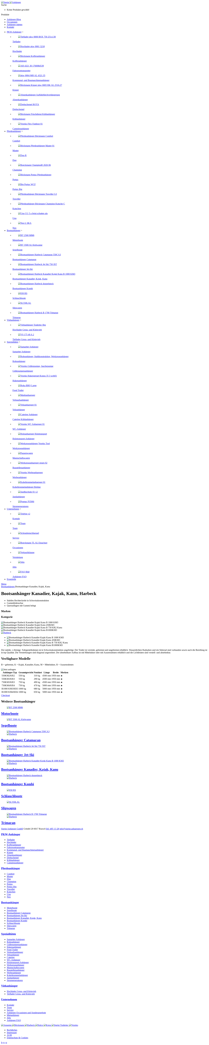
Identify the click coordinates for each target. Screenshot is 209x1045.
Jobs (9, 1018)
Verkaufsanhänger (15, 952)
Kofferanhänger (14, 845)
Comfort (10, 874)
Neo (9, 897)
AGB (9, 1035)
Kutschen (11, 892)
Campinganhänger (15, 863)
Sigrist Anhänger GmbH (12, 829)
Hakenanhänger (14, 947)
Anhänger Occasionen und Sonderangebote (26, 1012)
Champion (11, 881)
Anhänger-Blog (14, 19)
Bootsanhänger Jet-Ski (17, 915)
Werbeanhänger (14, 972)
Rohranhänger (13, 942)
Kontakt (10, 27)
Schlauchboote (13, 923)
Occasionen (12, 22)
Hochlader (11, 842)
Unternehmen (13, 509)
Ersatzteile (11, 579)
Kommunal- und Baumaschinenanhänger (25, 850)
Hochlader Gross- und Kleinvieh (21, 991)
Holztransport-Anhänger (18, 962)
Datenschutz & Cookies (17, 1037)
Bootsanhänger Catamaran (19, 913)
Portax (10, 884)
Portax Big (11, 886)
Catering (11, 957)
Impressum (12, 1032)
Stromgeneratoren (15, 980)
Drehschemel (13, 857)
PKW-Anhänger (14, 32)
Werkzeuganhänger (15, 965)
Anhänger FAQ (14, 1020)
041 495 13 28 (52, 829)
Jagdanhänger (13, 978)
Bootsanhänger (13, 230)
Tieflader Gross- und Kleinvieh (21, 994)
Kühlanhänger (13, 860)
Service (10, 1010)
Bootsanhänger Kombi (17, 920)
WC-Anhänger (13, 960)
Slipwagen (11, 926)
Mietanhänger (13, 1015)
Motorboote (12, 908)
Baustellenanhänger (15, 970)
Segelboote (12, 910)
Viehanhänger (13, 320)
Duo (9, 879)
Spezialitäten (12, 342)
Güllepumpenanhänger (17, 944)
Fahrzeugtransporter (16, 847)
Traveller (11, 889)
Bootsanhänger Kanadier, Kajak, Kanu (24, 918)
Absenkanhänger (14, 855)
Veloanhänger (13, 955)
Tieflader (11, 840)
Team (9, 1007)
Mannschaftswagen (15, 967)
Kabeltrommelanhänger (17, 975)
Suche (4, 5)
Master (10, 876)
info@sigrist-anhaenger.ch (71, 829)
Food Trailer (12, 949)
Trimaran (11, 928)
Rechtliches (12, 1030)
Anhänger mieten (14, 24)
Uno (9, 894)
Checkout (5, 695)
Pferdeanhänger (14, 131)
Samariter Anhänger (16, 939)
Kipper (10, 852)
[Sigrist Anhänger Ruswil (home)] (11, 2)
